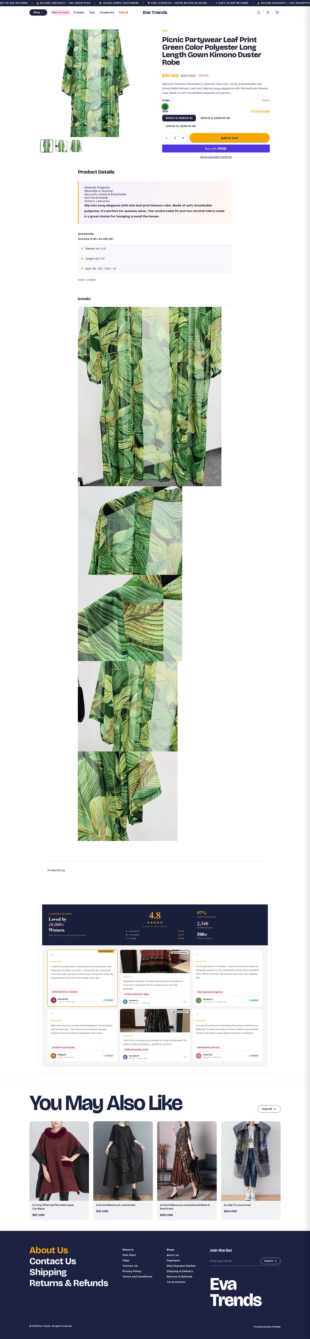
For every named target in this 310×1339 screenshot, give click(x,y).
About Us (48, 1250)
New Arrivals (60, 12)
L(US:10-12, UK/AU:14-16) (181, 126)
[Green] (165, 107)
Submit (268, 1261)
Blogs (170, 1249)
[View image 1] (46, 146)
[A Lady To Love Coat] (251, 1161)
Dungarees (107, 12)
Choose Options (61, 1196)
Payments (173, 1260)
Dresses (79, 12)
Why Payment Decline (181, 1265)
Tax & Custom (176, 1282)
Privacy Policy (132, 1271)
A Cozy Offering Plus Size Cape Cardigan (53, 1206)
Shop (36, 12)
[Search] (258, 12)
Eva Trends (274, 1326)
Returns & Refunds (68, 1283)
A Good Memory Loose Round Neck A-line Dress (185, 1206)
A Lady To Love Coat (237, 1205)
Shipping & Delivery (180, 1271)
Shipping (48, 1272)
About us (173, 1255)
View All (267, 1109)
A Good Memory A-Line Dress (115, 1205)
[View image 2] (61, 146)
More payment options (216, 157)
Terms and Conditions (137, 1276)
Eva (165, 30)
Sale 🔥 (123, 12)
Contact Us (52, 1261)
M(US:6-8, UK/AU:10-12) (215, 118)
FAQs (126, 1260)
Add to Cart (229, 138)
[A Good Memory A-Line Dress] (123, 1161)
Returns (128, 1249)
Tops (92, 12)
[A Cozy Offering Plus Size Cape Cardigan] (59, 1161)
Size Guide (262, 111)
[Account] (267, 12)
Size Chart (129, 1255)
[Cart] (277, 12)
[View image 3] (76, 146)
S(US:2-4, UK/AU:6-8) (179, 118)
